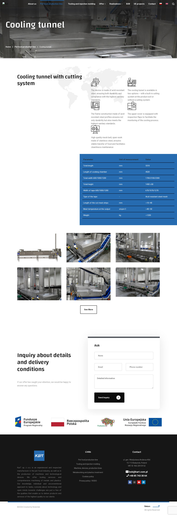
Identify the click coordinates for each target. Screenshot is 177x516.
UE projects (139, 4)
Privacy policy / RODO (88, 481)
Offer (101, 4)
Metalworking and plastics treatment (88, 472)
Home (8, 47)
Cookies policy (88, 476)
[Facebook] (130, 482)
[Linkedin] (144, 482)
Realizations (115, 4)
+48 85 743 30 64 (138, 475)
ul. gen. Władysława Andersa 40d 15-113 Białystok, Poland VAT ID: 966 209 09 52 (136, 463)
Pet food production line (51, 4)
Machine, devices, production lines (88, 468)
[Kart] (5, 4)
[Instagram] (134, 482)
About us (32, 4)
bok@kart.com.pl (138, 471)
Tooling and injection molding (81, 4)
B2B (128, 4)
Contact (152, 4)
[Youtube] (139, 482)
